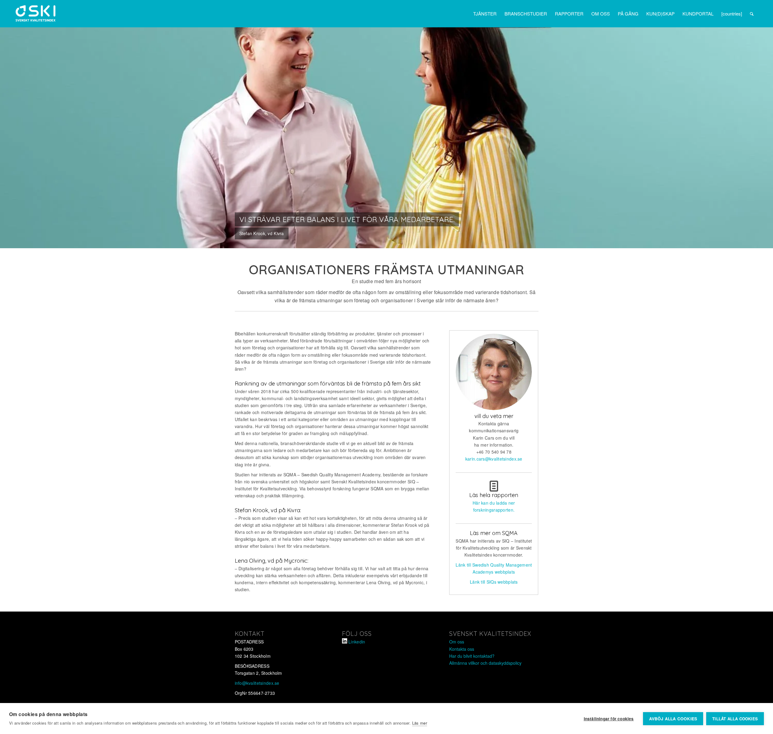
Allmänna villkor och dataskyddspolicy (485, 663)
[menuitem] (485, 13)
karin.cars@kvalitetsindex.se (493, 459)
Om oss (456, 642)
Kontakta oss (461, 649)
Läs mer (419, 723)
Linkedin (356, 642)
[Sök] (752, 13)
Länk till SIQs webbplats (494, 582)
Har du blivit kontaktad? (471, 656)
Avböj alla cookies (673, 719)
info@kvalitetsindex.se (257, 683)
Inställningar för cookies (609, 719)
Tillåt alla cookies (735, 719)
